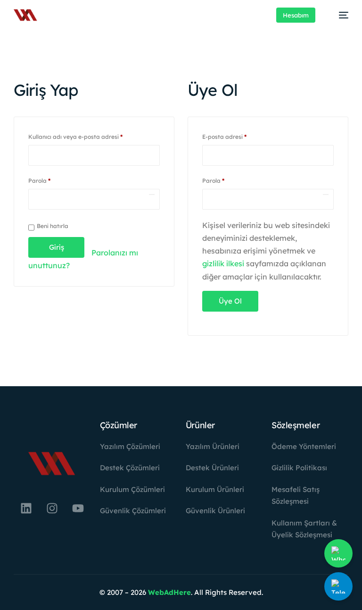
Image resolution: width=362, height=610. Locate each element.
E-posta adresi (233, 135)
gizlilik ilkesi (223, 263)
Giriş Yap (56, 250)
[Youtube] (78, 508)
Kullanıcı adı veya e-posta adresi (84, 135)
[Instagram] (52, 508)
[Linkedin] (26, 508)
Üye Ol (230, 301)
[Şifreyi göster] (152, 194)
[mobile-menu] (338, 15)
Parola (48, 179)
